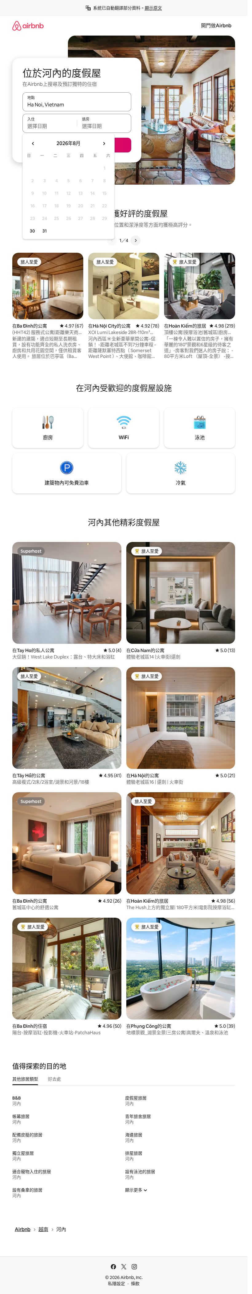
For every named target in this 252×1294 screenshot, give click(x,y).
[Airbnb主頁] (28, 25)
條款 (135, 1283)
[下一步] (135, 240)
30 (32, 231)
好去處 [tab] (54, 1079)
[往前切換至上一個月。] (33, 143)
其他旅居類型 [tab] (25, 1079)
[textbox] (49, 126)
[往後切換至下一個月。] (104, 143)
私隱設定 (116, 1283)
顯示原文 (153, 8)
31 (44, 231)
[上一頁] (112, 240)
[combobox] (76, 104)
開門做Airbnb (216, 25)
